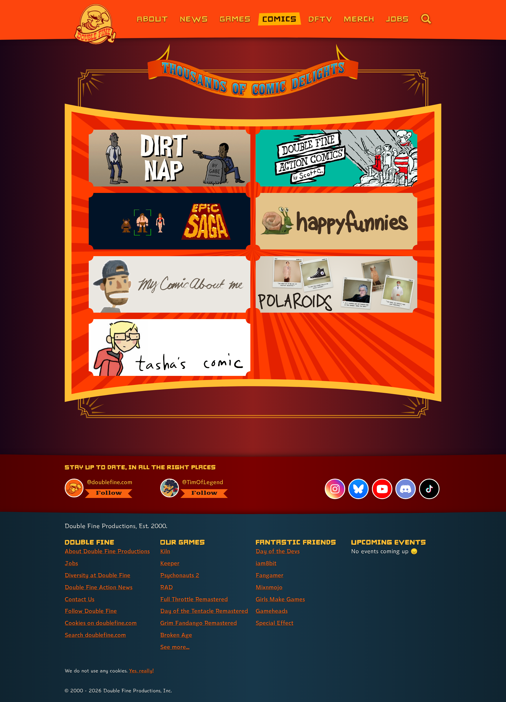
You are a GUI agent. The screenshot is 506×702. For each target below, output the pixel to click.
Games (235, 18)
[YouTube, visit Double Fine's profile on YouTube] (382, 489)
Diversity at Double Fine (97, 575)
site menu (247, 456)
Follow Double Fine (91, 610)
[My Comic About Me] (169, 284)
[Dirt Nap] (169, 158)
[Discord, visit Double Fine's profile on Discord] (405, 489)
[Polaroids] (336, 284)
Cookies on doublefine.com (101, 622)
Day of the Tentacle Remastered (204, 610)
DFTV (320, 18)
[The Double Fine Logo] (95, 24)
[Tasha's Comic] (169, 347)
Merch (359, 18)
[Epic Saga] (169, 221)
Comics (279, 18)
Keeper (170, 563)
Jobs (397, 18)
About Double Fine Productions (107, 551)
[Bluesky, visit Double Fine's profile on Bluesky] (358, 489)
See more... (174, 646)
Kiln (165, 551)
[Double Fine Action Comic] (336, 158)
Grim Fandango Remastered (198, 622)
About (152, 18)
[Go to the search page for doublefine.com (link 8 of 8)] (426, 19)
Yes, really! (141, 670)
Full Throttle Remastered (194, 599)
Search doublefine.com (95, 634)
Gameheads (272, 610)
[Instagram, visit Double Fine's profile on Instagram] (335, 489)
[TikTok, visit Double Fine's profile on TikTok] (429, 489)
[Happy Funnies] (336, 221)
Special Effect (274, 622)
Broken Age (176, 634)
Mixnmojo (269, 587)
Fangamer (269, 575)
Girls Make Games (280, 599)
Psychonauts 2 (179, 575)
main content (283, 456)
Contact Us (79, 599)
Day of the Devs (278, 551)
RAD (166, 587)
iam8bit (266, 563)
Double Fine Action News (98, 587)
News (194, 18)
